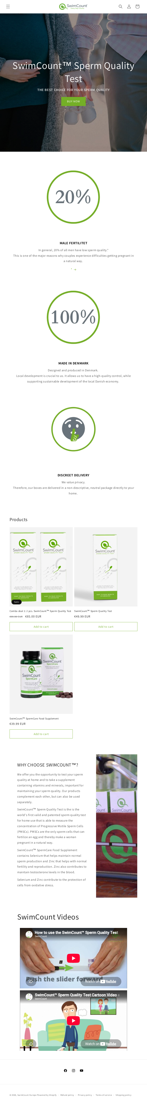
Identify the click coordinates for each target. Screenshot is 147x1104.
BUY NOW (73, 101)
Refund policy (67, 1095)
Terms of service (104, 1095)
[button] (8, 6)
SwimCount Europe (27, 1095)
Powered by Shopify (47, 1095)
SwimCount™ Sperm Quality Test (93, 611)
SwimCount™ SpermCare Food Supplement (34, 718)
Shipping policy (123, 1095)
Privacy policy (85, 1095)
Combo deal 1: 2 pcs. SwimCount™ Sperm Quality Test (40, 611)
